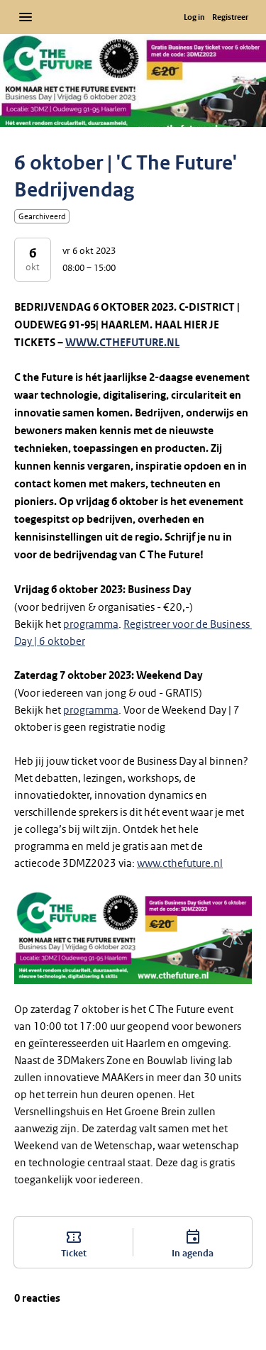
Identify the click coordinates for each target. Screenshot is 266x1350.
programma (90, 624)
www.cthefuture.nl (180, 863)
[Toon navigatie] (26, 17)
